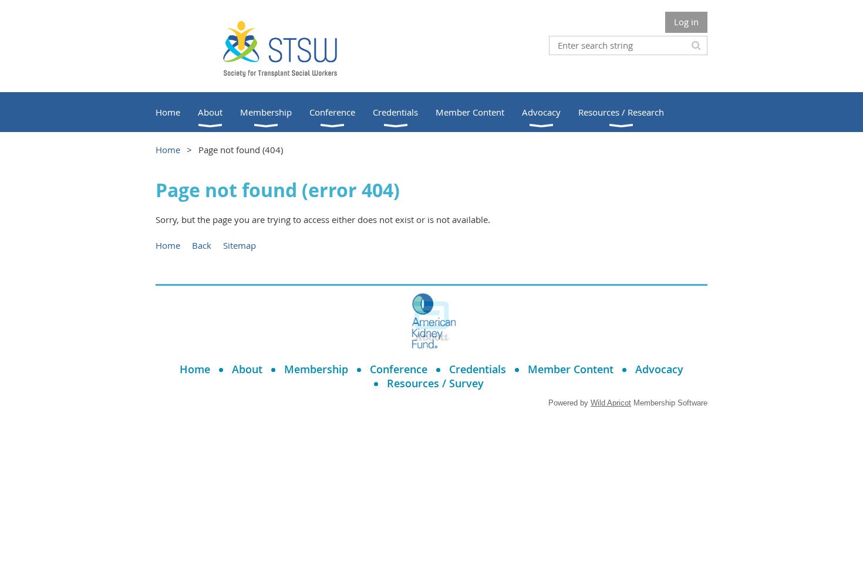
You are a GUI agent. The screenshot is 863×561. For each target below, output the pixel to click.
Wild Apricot (611, 402)
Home (168, 150)
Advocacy (659, 369)
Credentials (477, 369)
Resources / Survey (435, 383)
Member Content (570, 369)
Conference (398, 369)
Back (201, 245)
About (247, 369)
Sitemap (239, 245)
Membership (316, 369)
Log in (686, 22)
